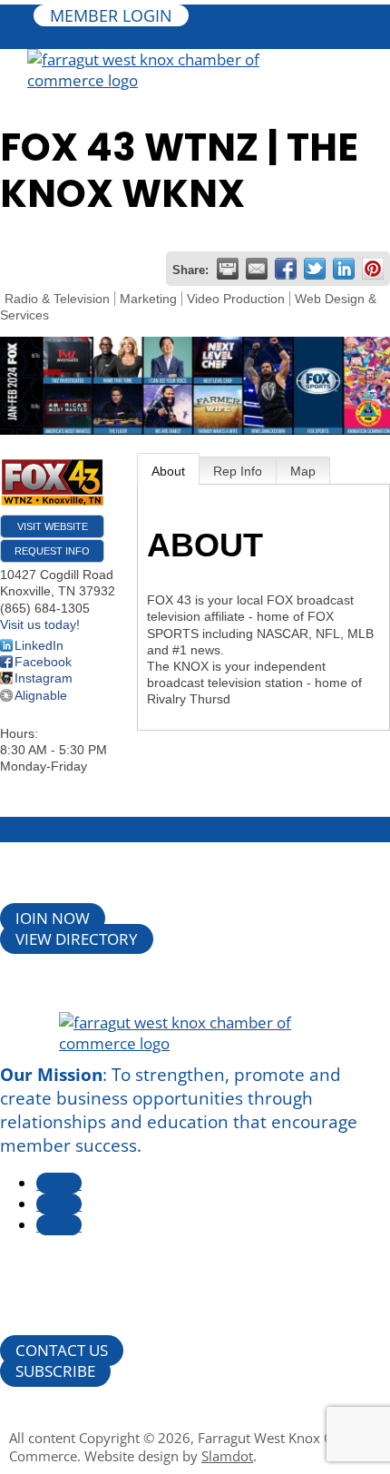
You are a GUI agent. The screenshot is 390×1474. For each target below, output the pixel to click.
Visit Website (52, 526)
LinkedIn (39, 645)
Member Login (111, 15)
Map (303, 471)
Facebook (43, 661)
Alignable (41, 695)
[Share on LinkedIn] (344, 269)
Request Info (52, 550)
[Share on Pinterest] (373, 269)
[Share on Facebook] (286, 269)
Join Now (52, 918)
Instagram (44, 678)
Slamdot (227, 1456)
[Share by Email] (257, 269)
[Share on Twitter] (315, 269)
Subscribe (55, 1371)
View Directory (76, 939)
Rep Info (237, 471)
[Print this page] (228, 269)
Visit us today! (40, 624)
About (168, 471)
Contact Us (61, 1350)
